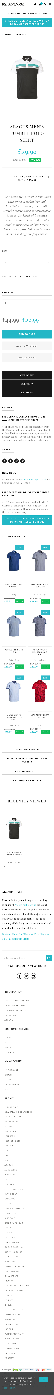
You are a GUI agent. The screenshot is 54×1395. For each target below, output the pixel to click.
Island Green (11, 1242)
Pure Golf (10, 1175)
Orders (8, 1075)
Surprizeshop (11, 1257)
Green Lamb (10, 1131)
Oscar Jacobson (13, 1252)
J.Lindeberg (10, 1170)
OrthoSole (10, 1237)
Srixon (8, 1228)
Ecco (7, 1150)
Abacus (8, 1165)
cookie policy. (10, 1388)
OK (43, 1379)
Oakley (8, 1305)
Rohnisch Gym (12, 1348)
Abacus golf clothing (25, 904)
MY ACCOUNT (11, 1070)
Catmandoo (11, 1324)
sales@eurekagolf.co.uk (34, 479)
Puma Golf (10, 1213)
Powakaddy (11, 1261)
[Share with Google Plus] (16, 461)
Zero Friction (12, 1314)
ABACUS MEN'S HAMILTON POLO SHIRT (39, 652)
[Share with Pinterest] (22, 461)
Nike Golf (9, 1218)
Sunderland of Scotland (18, 1285)
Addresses (10, 1080)
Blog (7, 1042)
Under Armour (12, 1121)
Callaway (9, 1199)
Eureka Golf (11, 1107)
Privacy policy (12, 1015)
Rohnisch (9, 1136)
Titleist (8, 1203)
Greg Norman (12, 1271)
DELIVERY (27, 384)
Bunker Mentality (14, 1334)
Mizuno (8, 1281)
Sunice (8, 1232)
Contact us (10, 1052)
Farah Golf (10, 1194)
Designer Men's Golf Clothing (17, 934)
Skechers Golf (12, 1141)
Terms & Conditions (15, 1010)
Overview (27, 375)
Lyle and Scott (12, 1343)
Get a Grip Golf (12, 1117)
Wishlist (9, 1089)
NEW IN (8, 1047)
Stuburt (9, 1300)
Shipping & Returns (14, 1005)
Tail (6, 1179)
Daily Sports (11, 1276)
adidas (8, 1126)
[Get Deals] (49, 958)
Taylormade (11, 1353)
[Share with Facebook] (10, 461)
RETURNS (27, 392)
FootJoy (9, 1358)
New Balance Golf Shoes (18, 1112)
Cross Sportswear (14, 1266)
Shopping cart (12, 1084)
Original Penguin (14, 1223)
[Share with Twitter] (4, 461)
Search (8, 1038)
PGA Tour (9, 1184)
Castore (9, 1146)
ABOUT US (9, 1020)
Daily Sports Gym (13, 1290)
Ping (6, 1155)
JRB (6, 1160)
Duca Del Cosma (13, 1247)
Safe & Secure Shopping (17, 1001)
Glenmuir (9, 1319)
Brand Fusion (12, 1339)
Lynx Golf (9, 1295)
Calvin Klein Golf (14, 1208)
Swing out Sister (13, 1189)
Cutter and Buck (13, 1310)
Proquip (9, 1329)
